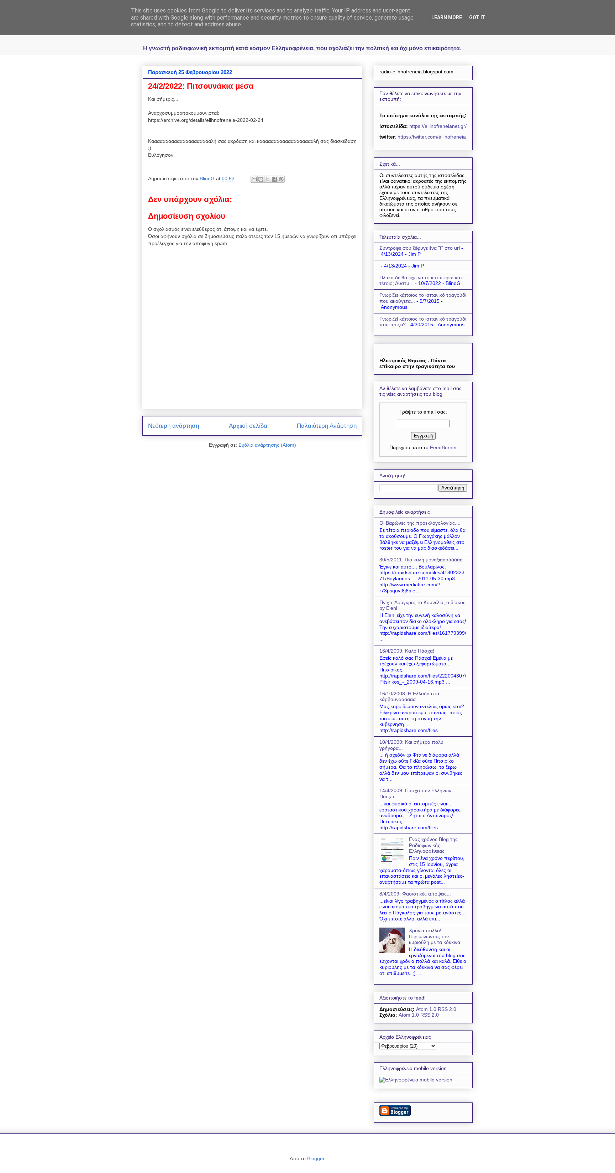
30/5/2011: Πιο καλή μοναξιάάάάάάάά (421, 559)
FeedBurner (443, 447)
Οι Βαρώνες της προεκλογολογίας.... (420, 523)
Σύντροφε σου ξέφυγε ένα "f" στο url (419, 248)
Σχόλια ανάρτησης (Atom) (267, 445)
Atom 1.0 (426, 1009)
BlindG (208, 178)
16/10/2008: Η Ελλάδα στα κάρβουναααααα (409, 696)
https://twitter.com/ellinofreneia (432, 137)
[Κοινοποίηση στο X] (267, 179)
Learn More (446, 17)
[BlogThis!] (260, 179)
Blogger (315, 1158)
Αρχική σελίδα (248, 425)
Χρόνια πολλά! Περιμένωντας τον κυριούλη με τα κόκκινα (434, 936)
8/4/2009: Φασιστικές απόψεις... (415, 894)
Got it (477, 17)
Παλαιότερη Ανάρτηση (327, 425)
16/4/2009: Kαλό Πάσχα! (406, 651)
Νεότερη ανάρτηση (173, 425)
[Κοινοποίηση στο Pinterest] (281, 179)
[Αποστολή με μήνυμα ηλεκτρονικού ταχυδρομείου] (254, 179)
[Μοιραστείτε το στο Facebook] (274, 179)
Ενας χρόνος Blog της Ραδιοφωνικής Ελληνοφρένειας (433, 845)
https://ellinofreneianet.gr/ (437, 126)
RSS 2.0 (447, 1009)
